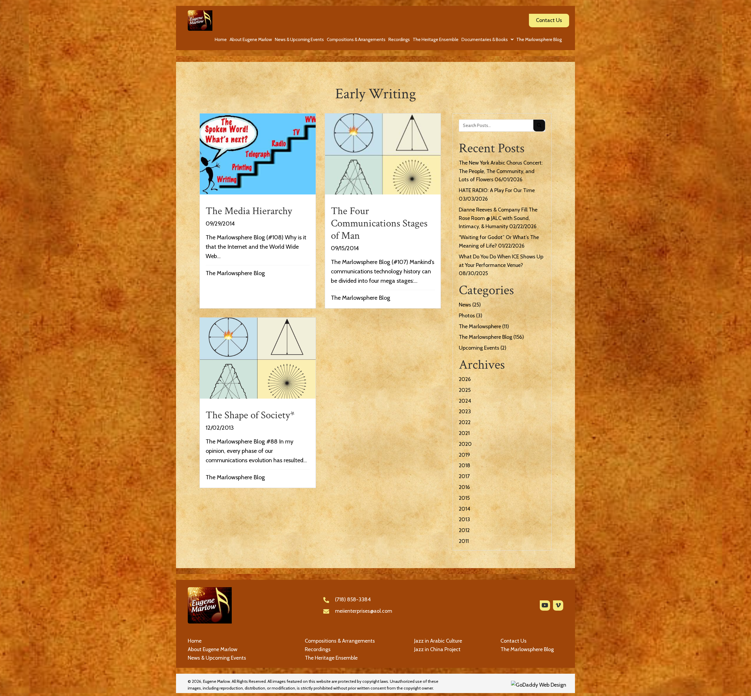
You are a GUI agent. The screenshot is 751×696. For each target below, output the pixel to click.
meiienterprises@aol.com (363, 611)
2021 (464, 433)
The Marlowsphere (480, 326)
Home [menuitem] (195, 641)
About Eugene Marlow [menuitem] (212, 649)
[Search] (539, 125)
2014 (464, 509)
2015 (464, 498)
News (465, 305)
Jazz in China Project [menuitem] (437, 649)
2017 (464, 476)
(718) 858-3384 (353, 599)
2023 (465, 411)
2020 (465, 444)
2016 (464, 487)
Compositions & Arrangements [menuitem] (340, 641)
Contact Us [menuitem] (513, 641)
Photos (467, 315)
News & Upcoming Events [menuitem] (217, 658)
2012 (464, 530)
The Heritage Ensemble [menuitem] (331, 658)
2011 (464, 541)
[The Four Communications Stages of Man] (383, 211)
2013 (464, 519)
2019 (464, 455)
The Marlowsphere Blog (235, 273)
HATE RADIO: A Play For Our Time (497, 190)
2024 (465, 401)
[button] (545, 605)
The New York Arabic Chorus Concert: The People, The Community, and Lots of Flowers (501, 171)
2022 (465, 422)
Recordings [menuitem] (318, 649)
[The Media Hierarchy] (258, 211)
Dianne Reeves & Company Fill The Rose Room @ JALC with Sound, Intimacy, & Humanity (498, 218)
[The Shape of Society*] (258, 403)
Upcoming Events (479, 348)
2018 (464, 465)
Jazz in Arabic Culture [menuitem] (438, 641)
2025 (465, 390)
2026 (465, 379)
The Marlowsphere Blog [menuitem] (527, 649)
